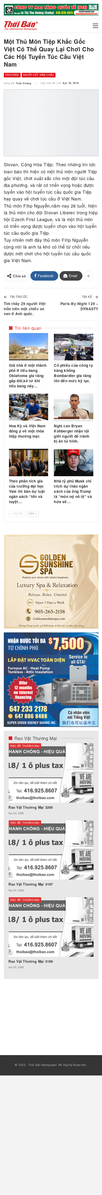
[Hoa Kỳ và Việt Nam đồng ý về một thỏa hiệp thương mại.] (28, 407)
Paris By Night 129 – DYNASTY (79, 306)
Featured (12, 75)
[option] (50, 858)
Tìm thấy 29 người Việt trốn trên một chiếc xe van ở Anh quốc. (25, 308)
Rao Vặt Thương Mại (24, 746)
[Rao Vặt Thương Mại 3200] (50, 773)
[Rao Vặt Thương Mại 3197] (50, 850)
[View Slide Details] (51, 9)
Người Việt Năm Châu (38, 75)
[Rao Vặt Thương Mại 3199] (50, 927)
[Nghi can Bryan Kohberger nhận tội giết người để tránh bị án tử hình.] (73, 407)
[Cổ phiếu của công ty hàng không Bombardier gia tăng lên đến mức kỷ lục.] (73, 346)
